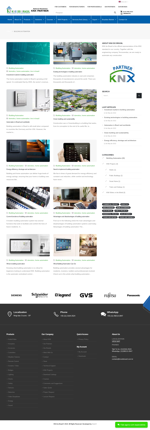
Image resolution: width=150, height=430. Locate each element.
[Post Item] (28, 53)
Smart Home (113, 181)
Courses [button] (50, 19)
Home (10, 19)
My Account (83, 352)
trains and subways (126, 217)
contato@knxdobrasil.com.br (122, 359)
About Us (18, 19)
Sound (10, 405)
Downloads (82, 356)
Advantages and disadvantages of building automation (71, 216)
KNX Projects (111, 164)
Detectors (11, 392)
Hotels (111, 170)
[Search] (115, 13)
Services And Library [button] (80, 19)
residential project (110, 214)
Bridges (10, 370)
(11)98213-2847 (126, 351)
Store (45, 361)
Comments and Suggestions (53, 383)
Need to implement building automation (66, 169)
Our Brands (47, 348)
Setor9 (94, 424)
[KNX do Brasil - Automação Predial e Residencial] (18, 10)
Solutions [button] (38, 19)
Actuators (11, 344)
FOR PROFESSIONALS (94, 7)
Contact (46, 357)
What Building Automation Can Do (64, 264)
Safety (10, 383)
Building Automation (16, 68)
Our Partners (47, 344)
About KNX (47, 339)
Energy (10, 401)
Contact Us (123, 19)
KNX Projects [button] (63, 19)
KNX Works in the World (114, 192)
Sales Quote (47, 388)
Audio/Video (12, 339)
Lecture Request (48, 396)
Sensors (11, 388)
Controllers (11, 352)
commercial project (110, 204)
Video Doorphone (14, 396)
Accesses (11, 348)
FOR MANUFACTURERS (77, 7)
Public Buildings (114, 175)
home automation (23, 71)
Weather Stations (14, 357)
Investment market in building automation (20, 75)
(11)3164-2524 (125, 349)
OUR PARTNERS (110, 7)
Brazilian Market (108, 19)
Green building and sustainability (64, 119)
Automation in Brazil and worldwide (18, 122)
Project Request (48, 392)
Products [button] (27, 19)
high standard (108, 207)
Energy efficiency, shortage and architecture (20, 169)
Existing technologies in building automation (67, 72)
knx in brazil (34, 71)
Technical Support (49, 366)
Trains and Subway (115, 187)
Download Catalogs (49, 374)
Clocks (10, 379)
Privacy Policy (83, 339)
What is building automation (15, 264)
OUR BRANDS (122, 7)
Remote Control (13, 361)
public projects (121, 210)
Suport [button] (94, 19)
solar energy (126, 214)
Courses (46, 379)
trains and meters (110, 217)
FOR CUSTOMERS (60, 7)
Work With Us (48, 352)
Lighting (10, 374)
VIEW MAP (116, 341)
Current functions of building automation (19, 216)
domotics (12, 71)
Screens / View (13, 366)
